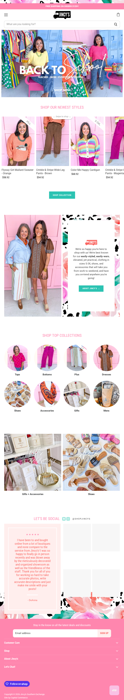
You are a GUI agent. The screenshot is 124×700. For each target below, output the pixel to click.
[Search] (115, 24)
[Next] (114, 63)
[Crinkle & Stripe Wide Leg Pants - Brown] (52, 141)
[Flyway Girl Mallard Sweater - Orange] (18, 141)
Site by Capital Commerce (16, 697)
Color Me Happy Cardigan (85, 169)
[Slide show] (62, 63)
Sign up (104, 633)
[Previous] (10, 63)
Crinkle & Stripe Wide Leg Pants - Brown (50, 171)
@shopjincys (81, 519)
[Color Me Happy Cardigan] (87, 141)
